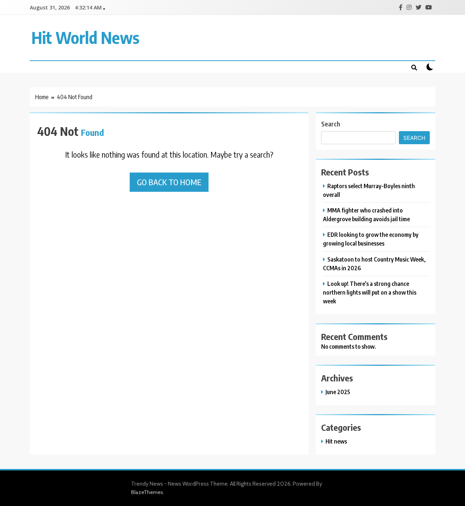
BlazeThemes (147, 492)
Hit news (336, 441)
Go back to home (169, 182)
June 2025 (338, 392)
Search (330, 124)
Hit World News (86, 37)
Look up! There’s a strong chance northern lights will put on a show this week (369, 292)
